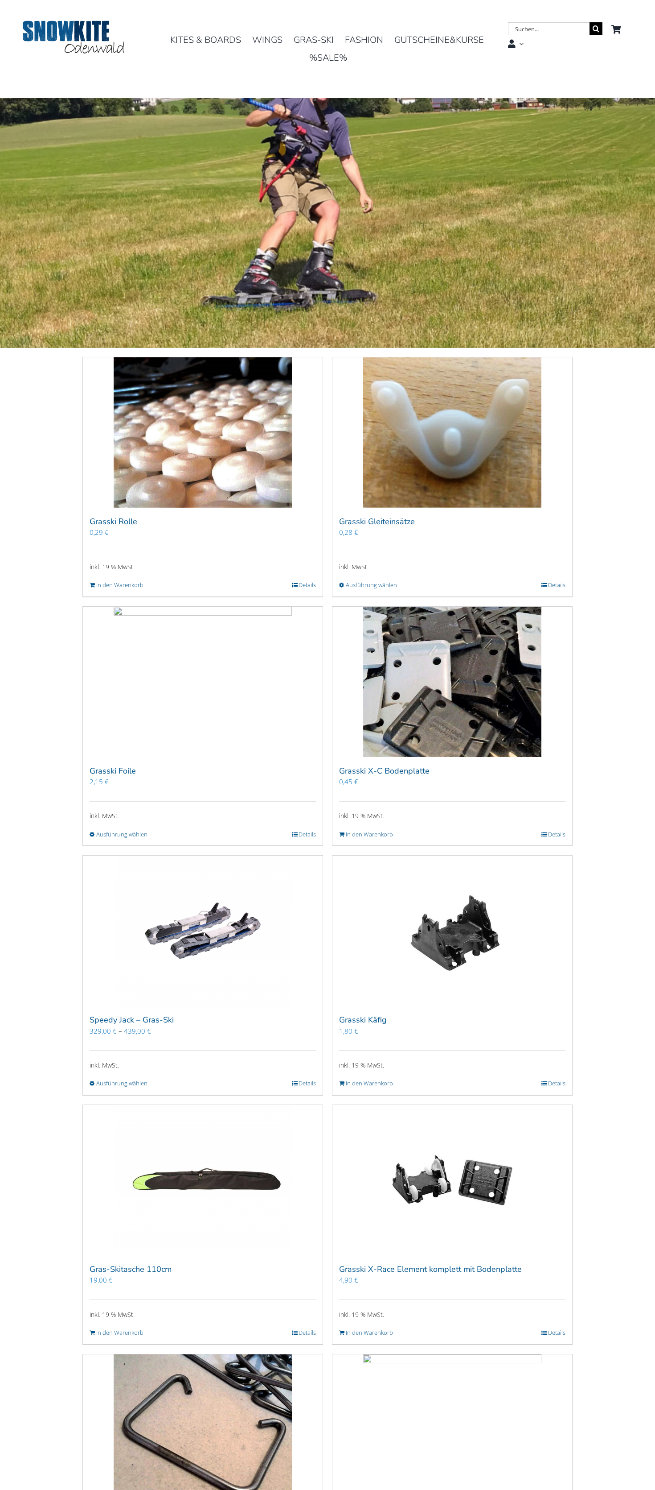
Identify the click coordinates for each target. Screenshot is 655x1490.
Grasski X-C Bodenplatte (384, 771)
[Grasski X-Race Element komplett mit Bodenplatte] (452, 1180)
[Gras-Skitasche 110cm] (203, 1180)
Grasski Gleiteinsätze (377, 521)
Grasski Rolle (113, 521)
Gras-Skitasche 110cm (131, 1269)
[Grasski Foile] (203, 682)
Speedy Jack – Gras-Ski (132, 1019)
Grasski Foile (113, 771)
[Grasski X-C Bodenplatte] (452, 682)
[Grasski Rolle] (203, 432)
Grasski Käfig (363, 1019)
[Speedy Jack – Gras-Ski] (203, 931)
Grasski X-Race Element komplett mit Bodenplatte (430, 1269)
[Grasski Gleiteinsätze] (452, 432)
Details (307, 585)
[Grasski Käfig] (452, 931)
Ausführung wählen (371, 585)
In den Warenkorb (119, 585)
